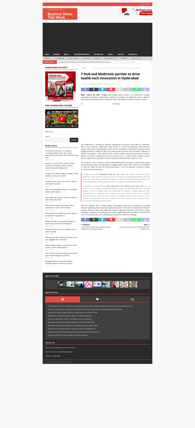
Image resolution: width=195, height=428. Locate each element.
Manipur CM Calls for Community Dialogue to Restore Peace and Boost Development (74, 332)
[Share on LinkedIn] (102, 89)
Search (47, 136)
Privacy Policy (136, 58)
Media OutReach (73, 58)
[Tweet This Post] (93, 89)
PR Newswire (86, 58)
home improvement (81, 54)
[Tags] (97, 299)
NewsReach (132, 54)
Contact (120, 54)
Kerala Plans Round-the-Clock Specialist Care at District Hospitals (68, 335)
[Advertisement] (97, 37)
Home (47, 54)
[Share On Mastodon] (145, 89)
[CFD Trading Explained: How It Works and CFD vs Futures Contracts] (61, 284)
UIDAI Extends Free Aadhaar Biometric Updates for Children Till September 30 (71, 329)
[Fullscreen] (76, 126)
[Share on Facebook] (85, 89)
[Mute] (72, 126)
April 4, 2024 (87, 84)
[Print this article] (128, 89)
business (56, 54)
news (66, 54)
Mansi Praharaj (98, 84)
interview (48, 58)
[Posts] (62, 299)
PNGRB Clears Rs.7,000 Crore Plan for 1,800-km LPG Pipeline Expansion (69, 316)
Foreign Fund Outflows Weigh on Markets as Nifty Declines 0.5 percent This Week (72, 312)
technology (98, 54)
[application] (61, 118)
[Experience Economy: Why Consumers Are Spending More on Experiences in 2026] (79, 284)
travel (110, 54)
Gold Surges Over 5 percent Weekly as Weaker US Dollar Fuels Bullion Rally (71, 322)
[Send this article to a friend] (119, 89)
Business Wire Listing (110, 58)
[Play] (48, 126)
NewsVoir (97, 58)
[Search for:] (139, 62)
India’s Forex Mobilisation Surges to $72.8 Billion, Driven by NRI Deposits (70, 319)
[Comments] (132, 299)
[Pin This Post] (111, 89)
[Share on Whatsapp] (136, 89)
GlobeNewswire (59, 58)
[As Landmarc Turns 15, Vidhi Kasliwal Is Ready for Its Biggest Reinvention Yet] (133, 284)
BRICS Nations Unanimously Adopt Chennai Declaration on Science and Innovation (73, 325)
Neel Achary (49, 132)
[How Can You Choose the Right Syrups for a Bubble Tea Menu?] (115, 284)
